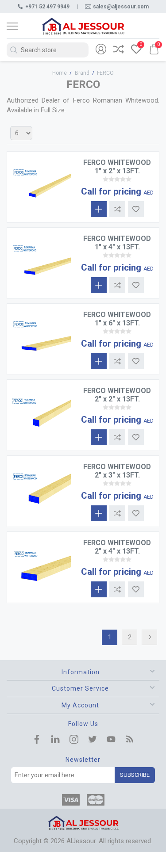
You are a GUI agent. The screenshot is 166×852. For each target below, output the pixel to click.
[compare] (118, 50)
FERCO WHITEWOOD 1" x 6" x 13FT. (117, 318)
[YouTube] (111, 740)
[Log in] (101, 50)
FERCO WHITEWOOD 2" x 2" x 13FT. (117, 394)
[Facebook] (36, 740)
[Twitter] (92, 740)
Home (59, 73)
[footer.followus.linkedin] (55, 740)
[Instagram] (74, 740)
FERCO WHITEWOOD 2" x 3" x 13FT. (117, 470)
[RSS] (129, 740)
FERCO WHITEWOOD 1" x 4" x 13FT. (117, 242)
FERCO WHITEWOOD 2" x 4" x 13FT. (117, 547)
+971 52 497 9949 (47, 7)
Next (149, 637)
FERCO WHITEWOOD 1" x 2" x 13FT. (117, 166)
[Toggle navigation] (20, 26)
